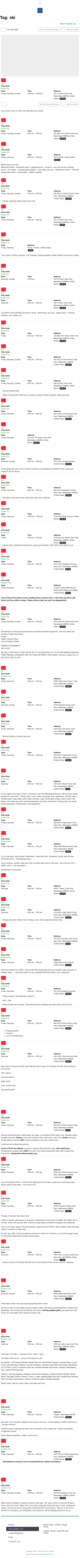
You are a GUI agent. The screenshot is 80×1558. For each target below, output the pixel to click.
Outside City (6, 583)
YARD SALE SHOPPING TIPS (56, 1532)
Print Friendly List (68, 24)
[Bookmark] (3, 80)
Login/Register (16, 1533)
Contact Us (14, 1541)
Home (11, 1525)
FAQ (10, 1537)
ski (2, 83)
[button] (40, 3)
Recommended (49, 29)
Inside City (5, 88)
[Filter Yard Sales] (3, 29)
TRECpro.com (49, 1554)
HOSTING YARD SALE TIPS (55, 1526)
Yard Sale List (15, 1529)
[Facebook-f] (40, 10)
